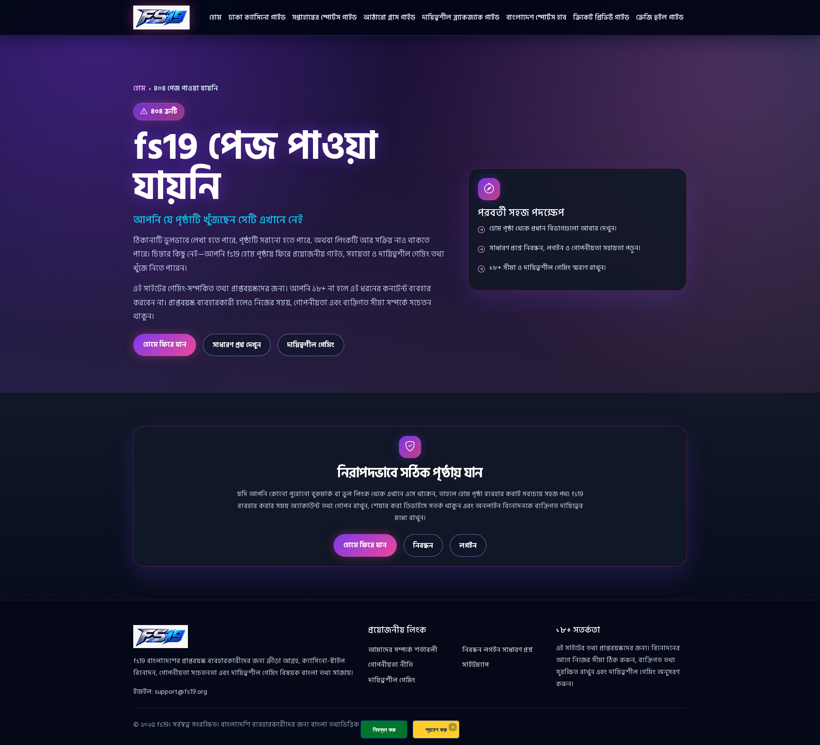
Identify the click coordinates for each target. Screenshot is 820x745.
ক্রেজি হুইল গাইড (659, 17)
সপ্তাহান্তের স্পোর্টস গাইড (324, 17)
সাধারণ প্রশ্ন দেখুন (237, 345)
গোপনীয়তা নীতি (390, 664)
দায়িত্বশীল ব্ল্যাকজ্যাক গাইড (460, 17)
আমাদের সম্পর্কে (390, 649)
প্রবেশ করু (436, 729)
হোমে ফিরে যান (164, 344)
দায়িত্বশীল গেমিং (310, 345)
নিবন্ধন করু (384, 729)
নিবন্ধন (423, 545)
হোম (215, 17)
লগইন (468, 545)
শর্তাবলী (425, 649)
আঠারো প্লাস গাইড (389, 17)
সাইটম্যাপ (475, 664)
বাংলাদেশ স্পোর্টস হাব (536, 17)
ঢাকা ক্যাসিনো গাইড (256, 17)
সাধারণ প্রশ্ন (517, 649)
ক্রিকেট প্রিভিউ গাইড (601, 17)
